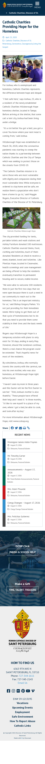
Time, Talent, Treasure (22, 589)
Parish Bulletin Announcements (21, 479)
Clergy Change (15, 509)
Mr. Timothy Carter (16, 455)
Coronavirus (16, 44)
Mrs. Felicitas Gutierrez (18, 516)
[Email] (20, 428)
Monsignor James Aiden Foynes (22, 442)
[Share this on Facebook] (12, 428)
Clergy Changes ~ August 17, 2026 (24, 502)
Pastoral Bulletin (24, 449)
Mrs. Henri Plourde (16, 489)
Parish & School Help (23, 552)
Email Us (22, 682)
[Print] (24, 428)
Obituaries (14, 449)
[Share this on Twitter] (16, 428)
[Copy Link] (28, 428)
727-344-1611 (26, 675)
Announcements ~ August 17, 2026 (21, 471)
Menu (37, 7)
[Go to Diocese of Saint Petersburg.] (3, 13)
